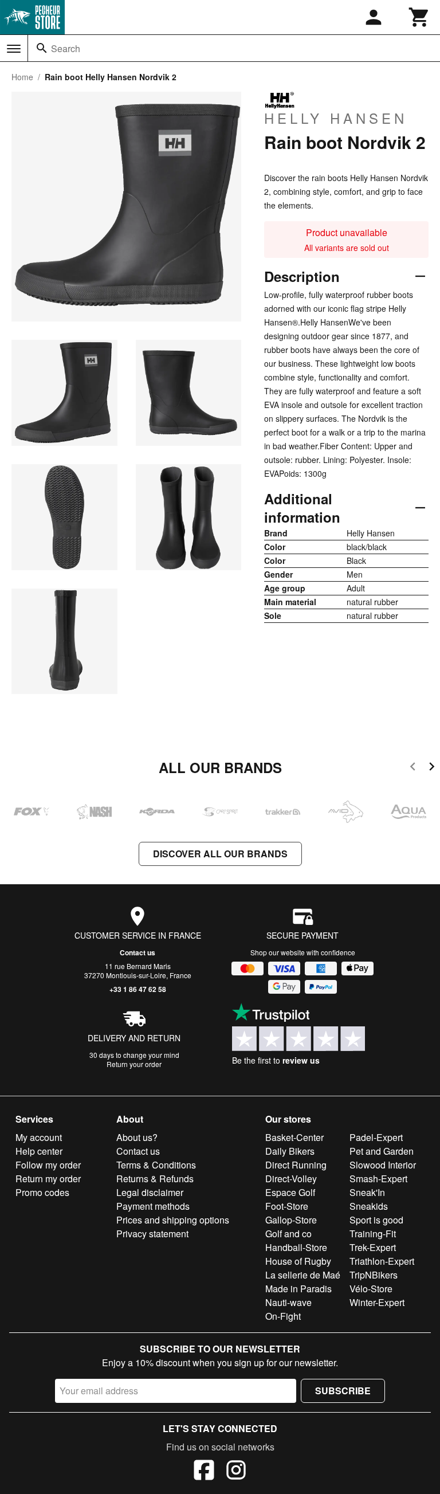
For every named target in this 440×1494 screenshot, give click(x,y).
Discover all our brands (220, 853)
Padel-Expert (376, 1137)
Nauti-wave (288, 1302)
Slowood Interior (382, 1164)
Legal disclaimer (149, 1192)
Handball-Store (296, 1247)
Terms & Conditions (156, 1164)
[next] (431, 768)
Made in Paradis (298, 1288)
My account (38, 1137)
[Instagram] (236, 1471)
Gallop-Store (291, 1219)
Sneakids (368, 1206)
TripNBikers (373, 1274)
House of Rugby (298, 1261)
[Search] (42, 48)
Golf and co (288, 1233)
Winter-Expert (376, 1302)
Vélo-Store (370, 1288)
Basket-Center (294, 1137)
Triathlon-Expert (381, 1261)
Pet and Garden (381, 1151)
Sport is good (376, 1219)
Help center (38, 1151)
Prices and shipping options (172, 1219)
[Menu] (14, 48)
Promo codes (42, 1192)
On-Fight (283, 1316)
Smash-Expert (378, 1178)
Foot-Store (286, 1206)
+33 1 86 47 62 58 (137, 989)
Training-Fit (372, 1233)
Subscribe (343, 1390)
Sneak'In (367, 1192)
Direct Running (296, 1164)
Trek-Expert (372, 1247)
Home (22, 77)
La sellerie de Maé (302, 1274)
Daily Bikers (290, 1151)
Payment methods (153, 1206)
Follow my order (48, 1164)
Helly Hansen (335, 117)
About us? (137, 1137)
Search (65, 48)
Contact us (137, 952)
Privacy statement (152, 1233)
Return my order (48, 1178)
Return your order (134, 1064)
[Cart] (419, 17)
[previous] (412, 768)
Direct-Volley (291, 1178)
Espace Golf (290, 1192)
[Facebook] (203, 1471)
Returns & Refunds (155, 1178)
